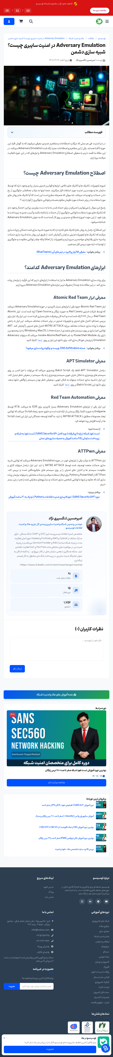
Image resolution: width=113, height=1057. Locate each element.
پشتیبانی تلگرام (43, 952)
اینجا (40, 340)
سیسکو (106, 951)
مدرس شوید (48, 887)
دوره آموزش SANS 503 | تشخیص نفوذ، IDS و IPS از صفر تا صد (68, 805)
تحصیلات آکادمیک (101, 997)
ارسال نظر (17, 669)
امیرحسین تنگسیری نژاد (85, 60)
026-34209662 (42, 941)
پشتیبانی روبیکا (43, 946)
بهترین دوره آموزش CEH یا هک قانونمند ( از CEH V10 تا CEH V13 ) (66, 827)
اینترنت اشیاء (104, 987)
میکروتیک (105, 946)
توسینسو (101, 38)
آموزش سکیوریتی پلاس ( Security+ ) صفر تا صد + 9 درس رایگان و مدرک (64, 816)
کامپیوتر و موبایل (102, 962)
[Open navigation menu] (107, 21)
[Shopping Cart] (21, 21)
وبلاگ (51, 892)
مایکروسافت (104, 926)
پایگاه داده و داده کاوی (100, 972)
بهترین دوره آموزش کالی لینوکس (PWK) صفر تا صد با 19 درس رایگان (66, 838)
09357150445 (42, 935)
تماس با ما (49, 897)
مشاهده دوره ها (99, 10)
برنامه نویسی (104, 956)
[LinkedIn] (90, 901)
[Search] (31, 21)
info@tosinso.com (40, 930)
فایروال (106, 967)
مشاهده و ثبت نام (56, 782)
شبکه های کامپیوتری (100, 921)
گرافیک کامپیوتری (102, 982)
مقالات (91, 38)
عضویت (12, 986)
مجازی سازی (104, 931)
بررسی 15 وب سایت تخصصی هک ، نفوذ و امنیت (74, 849)
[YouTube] (106, 901)
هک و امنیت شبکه (76, 38)
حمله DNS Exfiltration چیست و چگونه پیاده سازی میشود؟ (55, 348)
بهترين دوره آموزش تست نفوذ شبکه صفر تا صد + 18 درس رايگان (75, 770)
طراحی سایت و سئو (101, 977)
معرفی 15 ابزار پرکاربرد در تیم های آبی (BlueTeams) (60, 252)
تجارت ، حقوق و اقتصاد (100, 1002)
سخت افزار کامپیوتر (101, 992)
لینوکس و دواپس (102, 941)
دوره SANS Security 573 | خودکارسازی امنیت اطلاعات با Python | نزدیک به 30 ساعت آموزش (54, 497)
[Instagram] (82, 901)
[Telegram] (98, 901)
